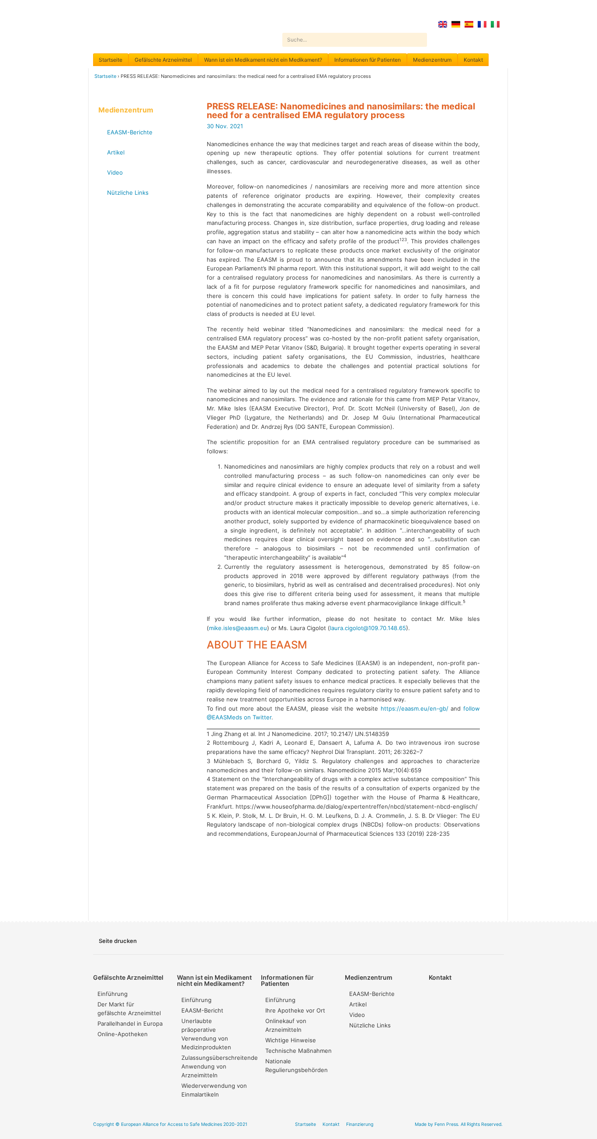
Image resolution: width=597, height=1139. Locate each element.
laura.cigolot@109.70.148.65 (368, 627)
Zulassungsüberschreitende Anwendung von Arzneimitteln (216, 1066)
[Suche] (420, 40)
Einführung (112, 993)
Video (115, 172)
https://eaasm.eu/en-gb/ (414, 708)
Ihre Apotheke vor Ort (295, 1010)
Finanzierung (359, 1124)
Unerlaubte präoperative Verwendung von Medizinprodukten (206, 1034)
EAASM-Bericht (202, 1010)
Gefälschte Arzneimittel (163, 59)
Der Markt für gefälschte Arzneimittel (129, 1008)
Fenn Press (446, 1124)
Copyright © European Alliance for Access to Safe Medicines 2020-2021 (170, 1124)
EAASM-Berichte (130, 132)
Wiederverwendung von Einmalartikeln (214, 1090)
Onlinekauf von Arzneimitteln (285, 1025)
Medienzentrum (432, 59)
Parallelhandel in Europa (130, 1023)
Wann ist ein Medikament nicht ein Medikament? (263, 59)
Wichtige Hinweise (290, 1040)
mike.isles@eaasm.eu (238, 627)
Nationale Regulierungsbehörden (296, 1065)
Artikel (116, 152)
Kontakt (473, 59)
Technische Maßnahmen (298, 1050)
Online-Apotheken (122, 1033)
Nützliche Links (128, 192)
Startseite (110, 59)
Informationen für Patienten (367, 59)
